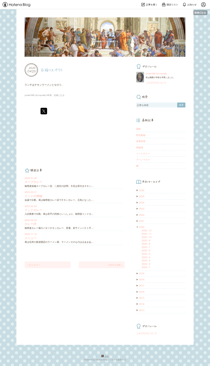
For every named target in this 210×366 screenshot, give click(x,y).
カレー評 (30, 224)
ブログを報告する (117, 359)
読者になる (200, 12)
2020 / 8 (146, 243)
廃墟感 (139, 147)
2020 (141, 227)
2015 (141, 297)
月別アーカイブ (151, 181)
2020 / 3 (146, 260)
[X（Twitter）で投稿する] (44, 111)
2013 (141, 310)
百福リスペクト (51, 70)
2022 (141, 214)
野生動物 (140, 135)
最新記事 (148, 120)
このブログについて (156, 82)
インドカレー (33, 210)
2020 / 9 (146, 240)
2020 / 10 (147, 237)
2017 (141, 285)
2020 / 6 (146, 250)
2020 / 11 (147, 233)
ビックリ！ (34, 264)
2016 (141, 291)
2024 (141, 202)
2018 (141, 279)
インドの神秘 (33, 196)
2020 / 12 (147, 230)
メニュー (30, 238)
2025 (141, 196)
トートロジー (143, 153)
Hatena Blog (101, 359)
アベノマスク (143, 159)
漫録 (108, 34)
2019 (141, 273)
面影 (138, 128)
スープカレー (33, 182)
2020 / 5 (146, 253)
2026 (141, 190)
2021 (141, 220)
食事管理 (140, 141)
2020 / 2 (146, 263)
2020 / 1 (146, 267)
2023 (141, 208)
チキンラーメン (43, 84)
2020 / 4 (146, 257)
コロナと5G (115, 264)
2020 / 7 (146, 247)
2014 (141, 303)
